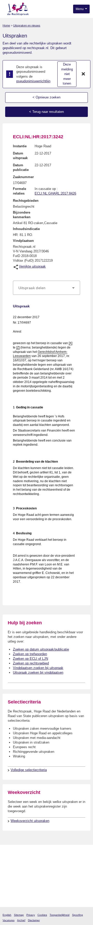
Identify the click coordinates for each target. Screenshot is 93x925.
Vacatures (8, 920)
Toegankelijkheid (59, 914)
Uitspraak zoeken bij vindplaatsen (38, 672)
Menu (80, 9)
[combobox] (46, 288)
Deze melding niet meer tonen (67, 73)
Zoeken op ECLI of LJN (30, 659)
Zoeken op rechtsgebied (31, 663)
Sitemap (19, 914)
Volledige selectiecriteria (29, 770)
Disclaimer (34, 920)
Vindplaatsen (23, 241)
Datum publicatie (21, 167)
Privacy (30, 914)
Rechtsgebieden (25, 201)
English (7, 914)
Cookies (42, 914)
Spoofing (77, 914)
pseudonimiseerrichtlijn (33, 81)
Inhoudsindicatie (26, 229)
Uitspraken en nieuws (26, 25)
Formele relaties (19, 191)
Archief (21, 920)
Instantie (20, 146)
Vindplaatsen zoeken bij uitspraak (38, 668)
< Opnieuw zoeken (46, 97)
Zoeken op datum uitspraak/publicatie (41, 649)
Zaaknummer (23, 177)
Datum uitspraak (20, 155)
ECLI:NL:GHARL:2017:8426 (55, 193)
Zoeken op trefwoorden (30, 654)
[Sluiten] (83, 74)
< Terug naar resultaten (46, 112)
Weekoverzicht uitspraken (30, 821)
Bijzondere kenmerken (21, 214)
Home (6, 25)
